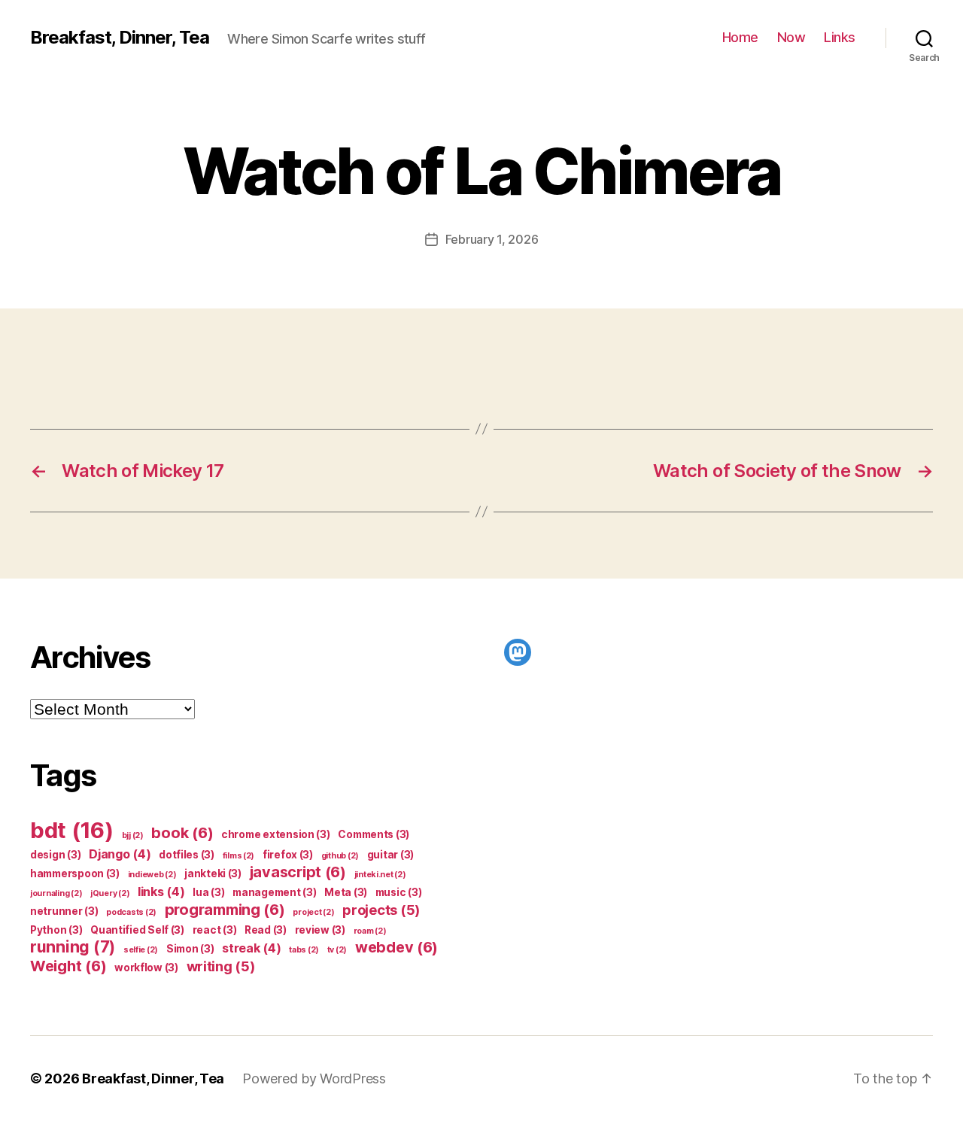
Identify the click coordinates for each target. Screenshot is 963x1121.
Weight (68, 966)
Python (56, 930)
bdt (72, 830)
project (313, 912)
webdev (396, 947)
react (215, 930)
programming (225, 910)
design (55, 855)
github (340, 856)
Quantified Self (137, 930)
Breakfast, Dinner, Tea (119, 38)
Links (839, 37)
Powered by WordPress (314, 1078)
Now (791, 37)
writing (221, 966)
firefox (288, 855)
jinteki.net (380, 874)
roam (370, 931)
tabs (304, 950)
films (239, 856)
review (320, 930)
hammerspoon (75, 873)
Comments (373, 834)
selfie (140, 950)
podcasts (131, 912)
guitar (390, 855)
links (161, 891)
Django (119, 853)
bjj (133, 835)
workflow (146, 968)
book (182, 833)
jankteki (213, 873)
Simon (190, 949)
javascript (298, 872)
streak (251, 947)
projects (381, 909)
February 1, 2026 (492, 239)
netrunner (64, 911)
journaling (56, 893)
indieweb (152, 874)
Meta (345, 892)
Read (266, 930)
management (274, 892)
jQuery (109, 893)
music (398, 892)
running (72, 946)
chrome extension (275, 834)
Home (740, 37)
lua (208, 892)
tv (337, 950)
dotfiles (186, 855)
